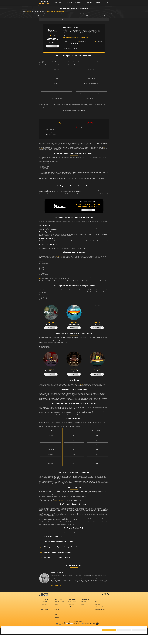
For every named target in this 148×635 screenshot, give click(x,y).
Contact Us (97, 602)
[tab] (74, 536)
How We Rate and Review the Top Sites (55, 11)
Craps (56, 607)
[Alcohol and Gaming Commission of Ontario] (77, 624)
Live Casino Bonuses (72, 601)
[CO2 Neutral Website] (58, 624)
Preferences (139, 629)
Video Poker (57, 617)
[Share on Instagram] (105, 594)
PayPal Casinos (44, 611)
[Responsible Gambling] (63, 623)
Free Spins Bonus (71, 606)
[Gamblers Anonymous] (52, 624)
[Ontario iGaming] (92, 624)
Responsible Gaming (99, 606)
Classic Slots (57, 611)
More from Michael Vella (56, 585)
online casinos (59, 256)
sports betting (79, 384)
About (97, 2)
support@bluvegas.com (58, 500)
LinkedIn (53, 582)
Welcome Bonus (44, 19)
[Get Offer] (93, 210)
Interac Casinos (44, 606)
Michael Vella (28, 11)
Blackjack (56, 604)
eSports (82, 604)
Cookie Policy (97, 604)
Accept (109, 629)
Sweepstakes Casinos (46, 614)
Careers (96, 601)
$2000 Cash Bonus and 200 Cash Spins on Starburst (75, 37)
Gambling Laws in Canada (100, 609)
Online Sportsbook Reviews (86, 602)
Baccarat (56, 606)
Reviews (47, 5)
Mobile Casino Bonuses (72, 602)
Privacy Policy (97, 607)
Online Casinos (69, 2)
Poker (56, 614)
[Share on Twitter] (102, 594)
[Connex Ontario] (85, 624)
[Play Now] (58, 46)
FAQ (77, 19)
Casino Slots (57, 609)
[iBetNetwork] (44, 2)
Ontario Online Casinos (45, 602)
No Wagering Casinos (45, 609)
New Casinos (43, 607)
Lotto (56, 612)
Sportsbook (83, 601)
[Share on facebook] (108, 594)
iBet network (41, 5)
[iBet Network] (97, 623)
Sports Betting (58, 2)
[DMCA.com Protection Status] (69, 623)
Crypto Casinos (44, 604)
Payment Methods (70, 19)
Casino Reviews (44, 601)
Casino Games (89, 2)
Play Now (49, 327)
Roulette (56, 615)
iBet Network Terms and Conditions (90, 625)
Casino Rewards (71, 604)
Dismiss (124, 629)
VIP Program (61, 19)
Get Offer (87, 209)
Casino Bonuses (79, 2)
